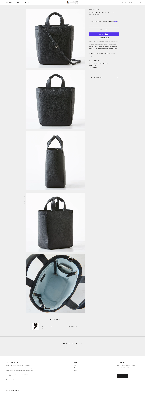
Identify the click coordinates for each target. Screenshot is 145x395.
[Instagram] (13, 379)
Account (124, 2)
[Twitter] (95, 71)
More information (96, 77)
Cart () (138, 2)
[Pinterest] (97, 71)
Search (131, 2)
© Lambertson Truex (12, 390)
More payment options (104, 37)
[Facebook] (93, 71)
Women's (19, 2)
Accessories (112, 53)
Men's (27, 2)
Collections (8, 2)
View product (72, 326)
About (75, 365)
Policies (75, 368)
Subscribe (122, 376)
